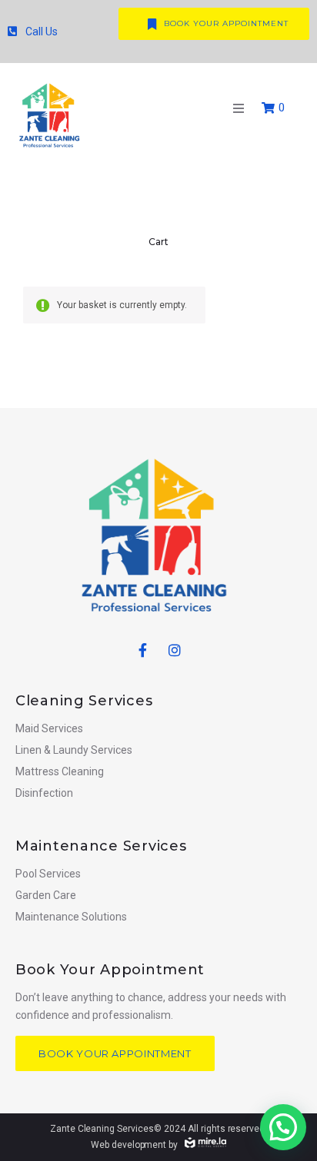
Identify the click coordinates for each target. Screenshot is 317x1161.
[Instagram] (175, 650)
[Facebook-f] (142, 650)
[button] (238, 108)
